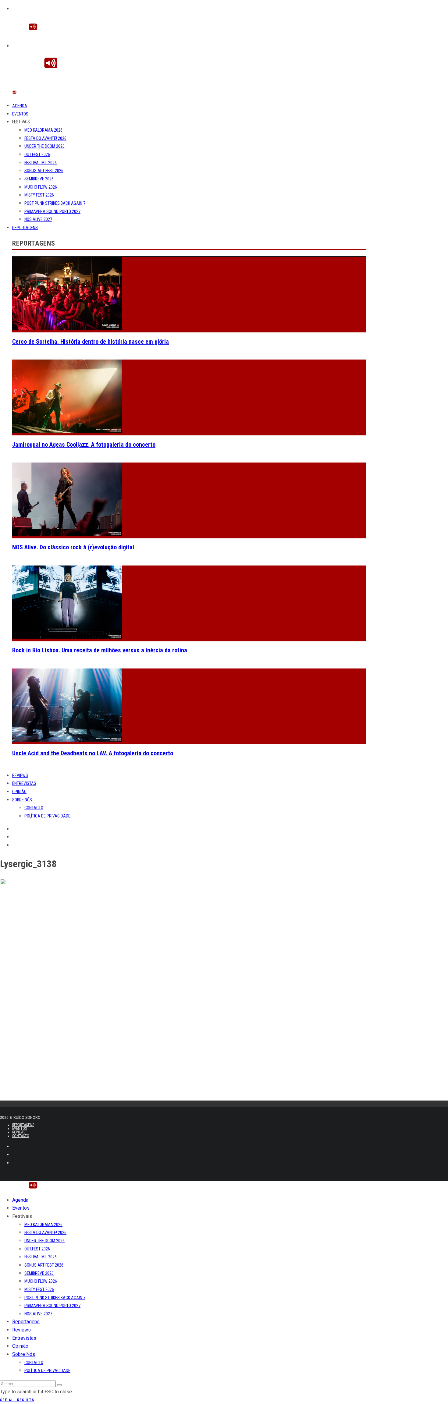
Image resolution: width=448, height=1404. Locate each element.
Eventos (20, 114)
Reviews (20, 775)
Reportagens (25, 227)
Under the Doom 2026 (44, 146)
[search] (59, 1385)
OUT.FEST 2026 (37, 154)
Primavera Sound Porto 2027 (52, 211)
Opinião (19, 791)
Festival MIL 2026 (40, 162)
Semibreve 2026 (39, 178)
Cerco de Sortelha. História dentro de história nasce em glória (90, 341)
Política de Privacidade (47, 816)
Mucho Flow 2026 (40, 187)
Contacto (33, 807)
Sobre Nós (22, 799)
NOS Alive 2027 (38, 219)
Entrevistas (24, 783)
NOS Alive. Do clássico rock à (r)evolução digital (73, 547)
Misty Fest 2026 (39, 195)
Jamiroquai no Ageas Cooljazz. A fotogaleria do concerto (83, 444)
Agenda (19, 105)
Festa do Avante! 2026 (45, 138)
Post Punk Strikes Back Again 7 (54, 203)
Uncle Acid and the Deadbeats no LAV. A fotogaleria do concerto (92, 753)
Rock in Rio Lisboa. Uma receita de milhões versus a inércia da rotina (99, 650)
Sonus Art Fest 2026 (43, 170)
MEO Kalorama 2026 (43, 130)
